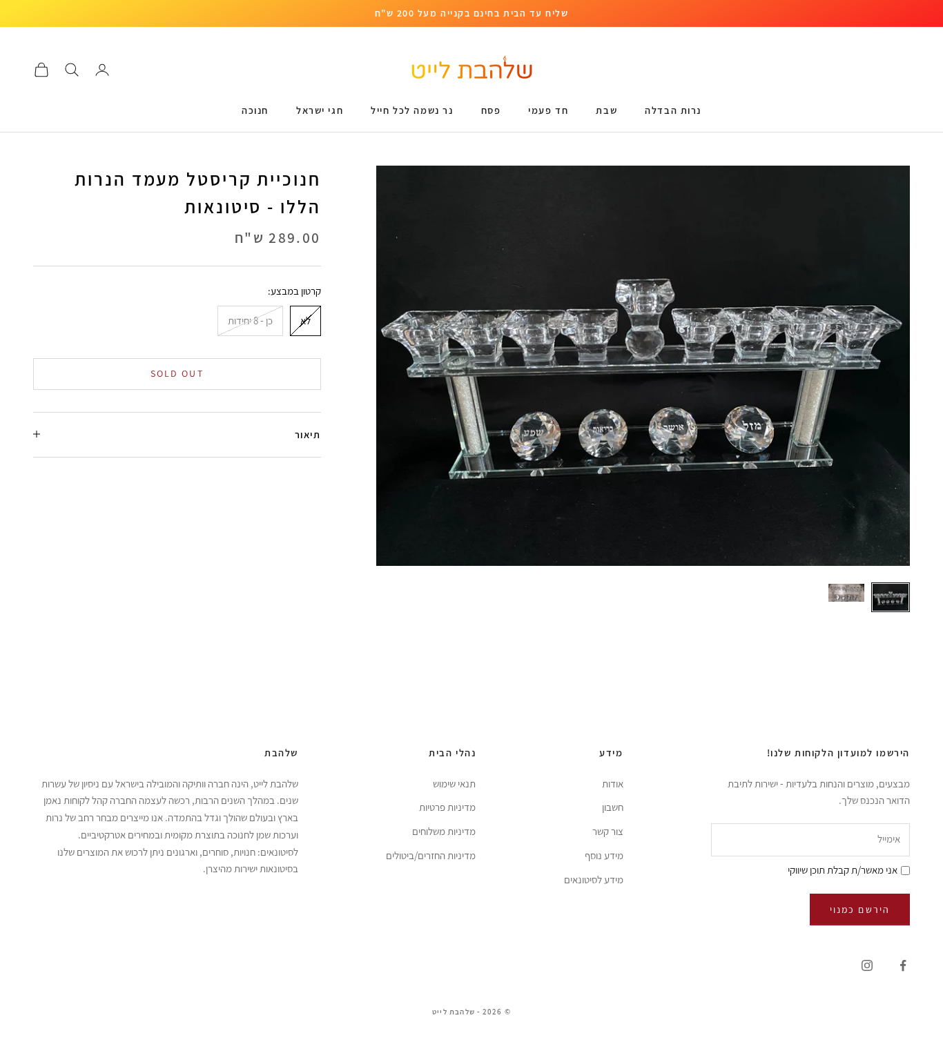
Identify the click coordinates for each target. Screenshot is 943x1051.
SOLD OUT (177, 373)
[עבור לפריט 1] (890, 597)
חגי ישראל (319, 110)
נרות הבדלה (673, 110)
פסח (491, 110)
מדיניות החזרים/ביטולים (431, 855)
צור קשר (607, 831)
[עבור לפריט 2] (846, 592)
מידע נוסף (604, 855)
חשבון (612, 807)
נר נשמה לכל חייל (412, 110)
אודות (612, 783)
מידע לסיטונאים (593, 879)
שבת (606, 110)
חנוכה (255, 110)
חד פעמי (548, 110)
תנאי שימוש (454, 783)
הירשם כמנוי (860, 909)
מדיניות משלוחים (444, 831)
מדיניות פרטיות (447, 807)
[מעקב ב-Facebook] (903, 965)
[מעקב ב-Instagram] (867, 965)
